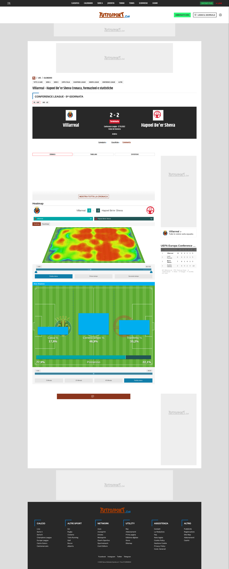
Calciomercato (42, 546)
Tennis (131, 3)
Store (128, 540)
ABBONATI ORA (182, 15)
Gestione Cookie (160, 543)
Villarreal (40, 219)
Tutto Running (73, 537)
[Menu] (8, 3)
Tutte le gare (38, 82)
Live (220, 3)
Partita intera (53, 276)
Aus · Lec (45, 102)
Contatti (157, 529)
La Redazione (159, 532)
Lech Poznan (169, 257)
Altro (120, 82)
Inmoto (100, 535)
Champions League (79, 82)
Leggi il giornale (206, 15)
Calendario (88, 3)
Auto (99, 529)
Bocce (70, 543)
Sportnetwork (103, 543)
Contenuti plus (207, 3)
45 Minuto (108, 380)
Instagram (111, 557)
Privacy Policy (159, 546)
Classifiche (115, 142)
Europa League (94, 82)
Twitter (119, 557)
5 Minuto (49, 380)
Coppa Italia (66, 82)
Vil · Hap (36, 102)
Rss (127, 529)
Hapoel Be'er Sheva (104, 219)
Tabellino (93, 154)
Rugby (70, 532)
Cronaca (52, 154)
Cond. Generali (160, 549)
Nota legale (158, 537)
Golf (69, 540)
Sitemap (129, 543)
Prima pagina (131, 535)
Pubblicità (188, 529)
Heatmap (37, 224)
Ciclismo (71, 535)
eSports (71, 546)
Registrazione (189, 532)
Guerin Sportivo (104, 540)
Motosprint (102, 537)
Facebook (102, 557)
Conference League (108, 82)
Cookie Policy (159, 540)
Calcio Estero (42, 543)
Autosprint (102, 532)
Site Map (187, 535)
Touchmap (45, 224)
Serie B (56, 82)
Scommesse (143, 3)
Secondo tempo (133, 276)
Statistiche (135, 154)
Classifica (75, 3)
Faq (155, 535)
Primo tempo (93, 276)
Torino (121, 3)
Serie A (100, 3)
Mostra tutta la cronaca (93, 197)
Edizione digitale (132, 537)
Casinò (155, 3)
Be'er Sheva (169, 261)
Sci (69, 529)
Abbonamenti (131, 532)
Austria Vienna (169, 265)
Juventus (110, 3)
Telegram (127, 557)
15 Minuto (78, 380)
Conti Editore (103, 546)
